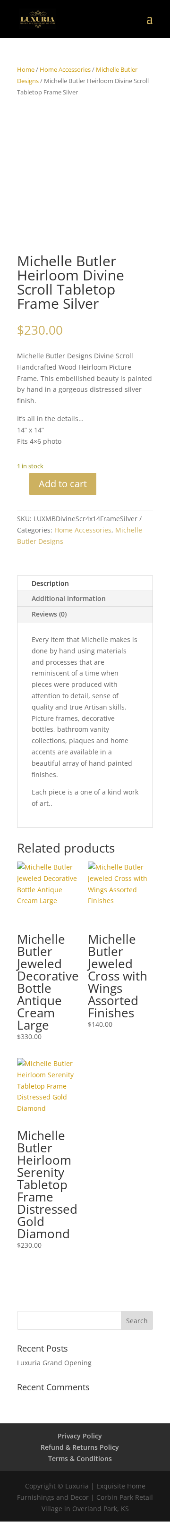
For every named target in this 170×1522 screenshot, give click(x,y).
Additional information (69, 598)
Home (25, 69)
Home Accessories (65, 69)
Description (50, 583)
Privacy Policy (80, 1435)
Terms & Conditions (80, 1458)
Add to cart (63, 483)
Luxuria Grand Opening (54, 1362)
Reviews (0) (49, 613)
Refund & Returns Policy (80, 1447)
